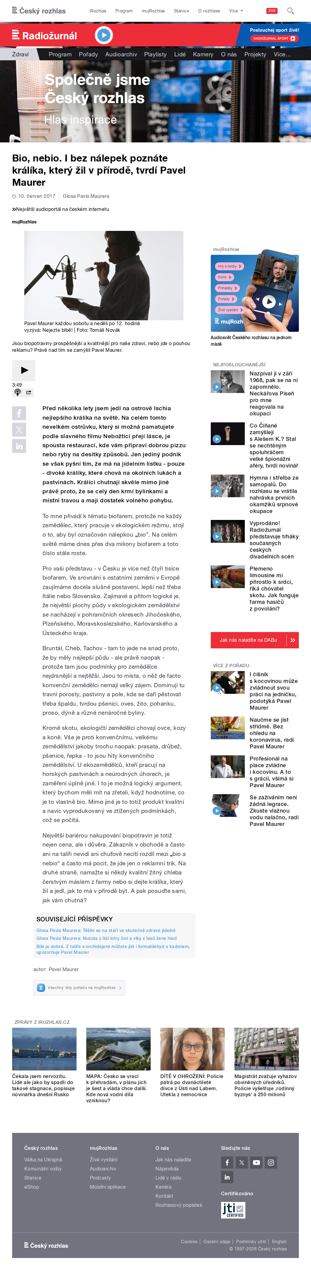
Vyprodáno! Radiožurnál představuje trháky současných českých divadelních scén (274, 540)
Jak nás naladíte (174, 1160)
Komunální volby (43, 1169)
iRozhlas (98, 10)
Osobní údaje (217, 1241)
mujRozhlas (153, 10)
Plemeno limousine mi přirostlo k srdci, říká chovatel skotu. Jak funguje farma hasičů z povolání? (274, 588)
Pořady (88, 54)
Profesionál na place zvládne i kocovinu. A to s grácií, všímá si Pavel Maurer (271, 771)
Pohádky (225, 288)
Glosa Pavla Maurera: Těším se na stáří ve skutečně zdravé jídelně (106, 930)
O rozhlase (209, 10)
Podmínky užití (251, 1241)
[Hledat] (290, 11)
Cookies (189, 1241)
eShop (31, 1187)
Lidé (180, 54)
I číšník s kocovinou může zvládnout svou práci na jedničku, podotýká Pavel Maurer (274, 691)
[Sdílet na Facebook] (19, 413)
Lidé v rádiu (169, 1178)
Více (282, 54)
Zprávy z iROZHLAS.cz (42, 1022)
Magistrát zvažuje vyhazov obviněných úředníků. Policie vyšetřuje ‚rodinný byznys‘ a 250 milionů (265, 1085)
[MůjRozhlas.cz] (24, 222)
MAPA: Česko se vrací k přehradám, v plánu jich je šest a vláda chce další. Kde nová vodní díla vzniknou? (116, 1088)
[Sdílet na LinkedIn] (19, 446)
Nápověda (167, 1169)
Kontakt (164, 1196)
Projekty (255, 54)
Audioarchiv (121, 54)
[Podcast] (17, 392)
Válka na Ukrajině (43, 1160)
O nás (229, 54)
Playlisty (155, 54)
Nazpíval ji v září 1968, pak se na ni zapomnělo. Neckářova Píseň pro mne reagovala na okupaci (274, 393)
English (279, 1241)
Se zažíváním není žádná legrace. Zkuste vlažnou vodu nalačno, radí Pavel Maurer (274, 810)
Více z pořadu (231, 665)
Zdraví (20, 54)
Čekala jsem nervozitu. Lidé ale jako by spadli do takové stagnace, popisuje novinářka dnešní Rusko (43, 1085)
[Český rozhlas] (39, 11)
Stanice (181, 10)
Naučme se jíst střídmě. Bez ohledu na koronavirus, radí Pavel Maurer (272, 733)
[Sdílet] (28, 392)
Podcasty (100, 1178)
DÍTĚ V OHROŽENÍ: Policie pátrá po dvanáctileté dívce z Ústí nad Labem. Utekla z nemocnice (192, 1085)
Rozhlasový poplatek (179, 1205)
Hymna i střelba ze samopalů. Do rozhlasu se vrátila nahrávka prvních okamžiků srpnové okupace (274, 494)
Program (124, 10)
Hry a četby (227, 266)
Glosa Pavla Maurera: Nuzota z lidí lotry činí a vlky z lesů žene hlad (106, 938)
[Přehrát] (23, 370)
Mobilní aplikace (108, 1187)
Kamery (203, 54)
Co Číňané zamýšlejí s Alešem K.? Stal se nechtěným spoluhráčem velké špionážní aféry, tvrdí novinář (274, 445)
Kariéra (163, 1187)
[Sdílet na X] (19, 430)
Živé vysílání (228, 310)
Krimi (222, 277)
